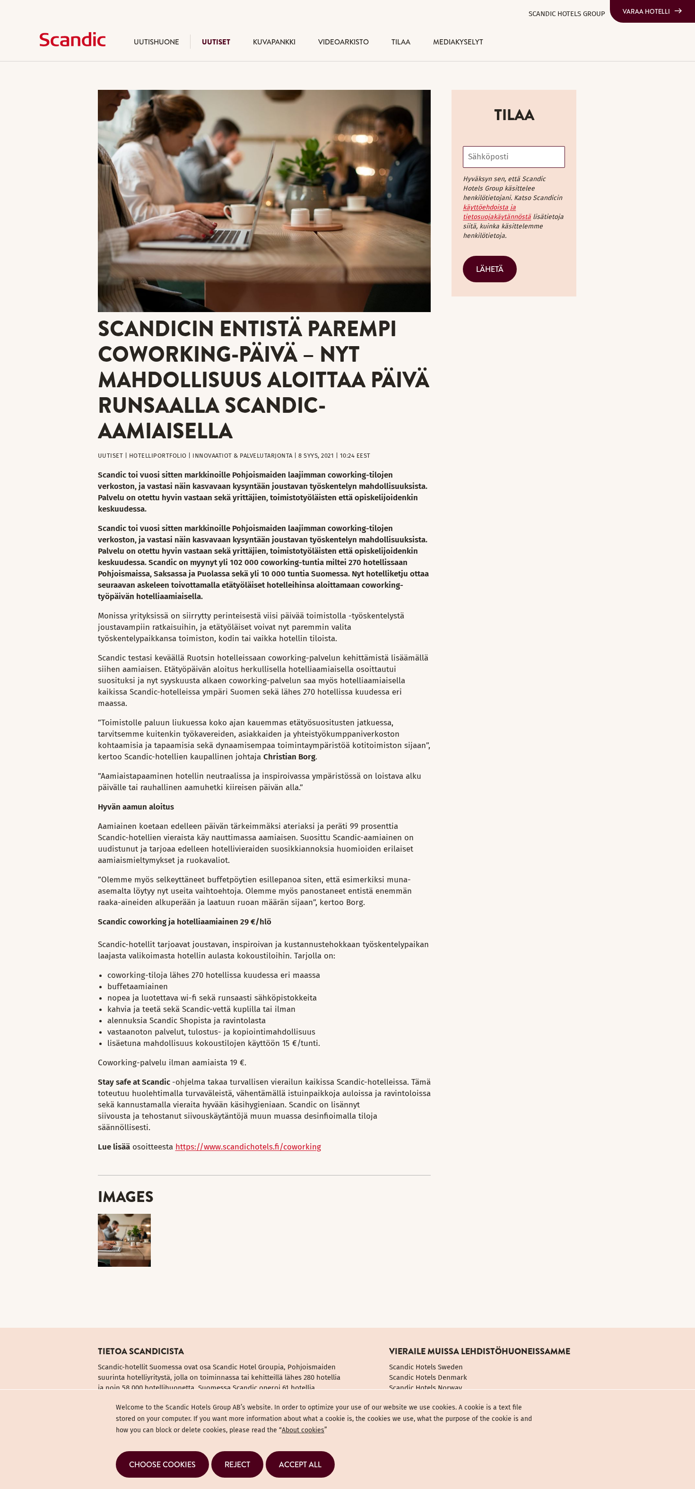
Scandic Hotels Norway (425, 1388)
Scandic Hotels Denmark (428, 1377)
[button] (162, 1464)
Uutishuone (156, 42)
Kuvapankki (274, 42)
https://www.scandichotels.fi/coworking (248, 1147)
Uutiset (216, 42)
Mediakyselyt (458, 42)
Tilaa (400, 42)
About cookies (303, 1430)
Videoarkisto (343, 42)
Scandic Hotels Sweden (426, 1367)
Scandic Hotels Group (567, 13)
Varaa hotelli (646, 11)
